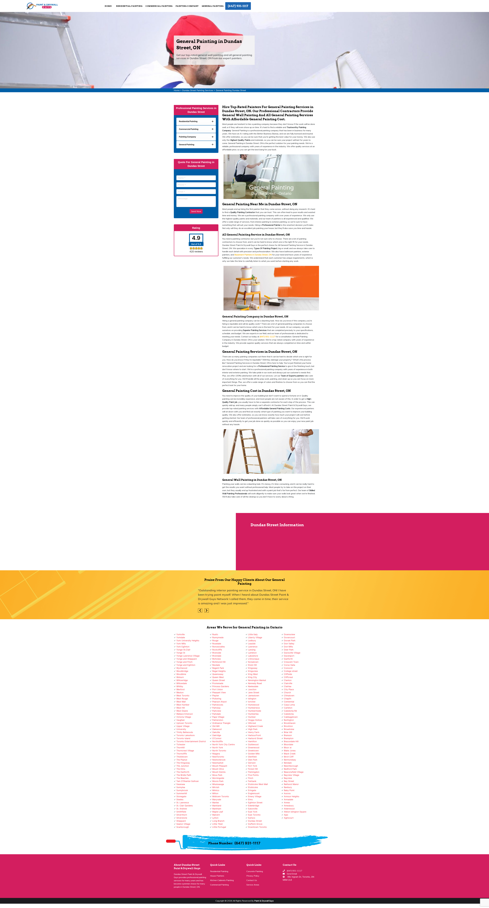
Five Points (253, 775)
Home (108, 6)
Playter (215, 695)
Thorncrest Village (185, 750)
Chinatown (289, 695)
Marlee (215, 802)
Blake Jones (290, 750)
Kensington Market (257, 680)
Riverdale (216, 656)
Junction (252, 689)
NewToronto (218, 756)
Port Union (217, 689)
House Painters (217, 875)
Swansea (180, 784)
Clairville (288, 683)
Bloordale (288, 744)
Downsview (289, 634)
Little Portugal (219, 827)
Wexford (180, 689)
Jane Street (253, 692)
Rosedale (216, 643)
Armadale (288, 799)
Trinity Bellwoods (184, 732)
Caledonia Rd (290, 711)
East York (252, 811)
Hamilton (252, 741)
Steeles (179, 799)
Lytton (215, 818)
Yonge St (180, 652)
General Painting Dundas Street (231, 90)
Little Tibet (217, 824)
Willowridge (182, 680)
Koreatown (253, 662)
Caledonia (289, 714)
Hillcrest (252, 723)
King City (252, 677)
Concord (288, 668)
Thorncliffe (181, 753)
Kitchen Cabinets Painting (222, 880)
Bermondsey (290, 759)
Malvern (216, 814)
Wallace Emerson (184, 714)
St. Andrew (181, 808)
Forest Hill (253, 769)
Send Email (292, 873)
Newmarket (217, 763)
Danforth (288, 659)
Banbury (288, 787)
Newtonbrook (219, 759)
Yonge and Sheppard (186, 659)
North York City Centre (223, 744)
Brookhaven (289, 723)
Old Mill (216, 726)
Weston (180, 692)
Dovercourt (289, 637)
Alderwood (289, 808)
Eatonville (252, 808)
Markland (216, 805)
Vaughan (180, 720)
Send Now (196, 211)
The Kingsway (183, 763)
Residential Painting (219, 871)
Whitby (179, 686)
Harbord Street (255, 738)
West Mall (181, 701)
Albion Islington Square (295, 811)
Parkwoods (217, 704)
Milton (215, 793)
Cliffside (288, 674)
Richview (216, 659)
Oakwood (217, 729)
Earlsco (251, 818)
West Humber (182, 704)
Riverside (216, 652)
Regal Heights (219, 671)
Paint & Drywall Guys (264, 900)
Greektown (253, 750)
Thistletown (182, 756)
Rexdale (216, 665)
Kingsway (252, 668)
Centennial (289, 701)
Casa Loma (289, 704)
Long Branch (218, 821)
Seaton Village (183, 824)
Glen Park (252, 759)
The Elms (180, 769)
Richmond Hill (219, 662)
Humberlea (253, 714)
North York (217, 747)
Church (287, 692)
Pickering (216, 698)
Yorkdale (180, 637)
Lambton (252, 652)
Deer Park (289, 649)
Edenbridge (253, 805)
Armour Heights (291, 796)
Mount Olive (218, 769)
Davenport (289, 656)
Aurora (287, 793)
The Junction (182, 766)
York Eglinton (182, 646)
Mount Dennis (219, 772)
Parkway (216, 707)
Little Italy (253, 634)
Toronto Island (183, 738)
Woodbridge (182, 671)
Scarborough (182, 827)
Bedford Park (290, 769)
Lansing (251, 649)
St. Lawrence (182, 802)
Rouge (215, 640)
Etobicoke (253, 787)
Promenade (217, 683)
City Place (289, 689)
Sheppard (181, 821)
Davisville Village (292, 652)
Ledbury (252, 640)
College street (291, 671)
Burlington (289, 720)
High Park (252, 729)
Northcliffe (217, 741)
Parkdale (216, 714)
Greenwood (253, 747)
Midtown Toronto (220, 796)
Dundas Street (255, 821)
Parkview (216, 711)
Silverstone (181, 818)
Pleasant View (219, 692)
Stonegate (181, 796)
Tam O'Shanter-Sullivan (187, 781)
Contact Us (251, 880)
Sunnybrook (182, 790)
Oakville (216, 732)
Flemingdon (253, 772)
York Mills (181, 643)
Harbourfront (254, 735)
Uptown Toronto (184, 723)
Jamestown (253, 695)
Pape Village (218, 717)
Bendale (288, 763)
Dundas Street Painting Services (197, 90)
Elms (250, 799)
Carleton (288, 707)
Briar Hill (288, 732)
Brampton (288, 738)
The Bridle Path (183, 775)
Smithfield (181, 811)
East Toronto (254, 814)
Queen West (218, 677)
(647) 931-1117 (238, 6)
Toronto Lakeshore (185, 735)
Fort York (252, 766)
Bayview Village (291, 775)
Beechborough (291, 766)
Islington (252, 698)
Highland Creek (255, 726)
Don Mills (288, 646)
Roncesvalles (218, 646)
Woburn (180, 677)
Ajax (286, 814)
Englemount (254, 793)
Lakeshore (253, 656)
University (181, 729)
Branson (288, 735)
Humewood (253, 704)
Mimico (215, 790)
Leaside (251, 643)
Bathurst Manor (291, 784)
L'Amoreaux (253, 659)
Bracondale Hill (291, 741)
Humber (252, 717)
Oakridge (216, 735)
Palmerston (217, 720)
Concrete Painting (254, 871)
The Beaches (182, 778)
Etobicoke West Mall (258, 784)
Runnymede (217, 637)
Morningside (218, 778)
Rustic (215, 634)
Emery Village (254, 796)
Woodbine (181, 674)
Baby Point (289, 790)
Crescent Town (291, 662)
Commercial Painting (219, 884)
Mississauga (218, 784)
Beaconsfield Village (293, 772)
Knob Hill (252, 665)
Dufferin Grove (255, 824)
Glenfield (252, 756)
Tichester (180, 744)
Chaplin (287, 698)
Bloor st (287, 747)
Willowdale (181, 683)
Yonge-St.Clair (183, 649)
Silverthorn (181, 814)
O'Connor (216, 738)
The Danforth (182, 772)
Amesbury (289, 805)
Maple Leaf (217, 811)
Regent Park (218, 668)
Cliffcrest (288, 677)
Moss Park (217, 775)
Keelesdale (253, 686)
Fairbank (252, 781)
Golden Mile (254, 753)
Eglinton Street (255, 802)
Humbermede (254, 711)
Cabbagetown (291, 717)
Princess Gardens (220, 686)
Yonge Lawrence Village (188, 656)
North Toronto (219, 750)
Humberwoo (254, 707)
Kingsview (253, 671)
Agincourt (289, 818)
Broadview (289, 729)
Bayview (288, 778)
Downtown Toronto (257, 827)
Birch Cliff (289, 756)
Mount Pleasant (219, 766)
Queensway (217, 674)
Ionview (251, 701)
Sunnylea (180, 787)
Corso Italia (289, 665)
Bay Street (289, 781)
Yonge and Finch (184, 662)
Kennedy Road (255, 683)
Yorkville (180, 634)
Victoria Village (183, 717)
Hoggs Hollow (255, 720)
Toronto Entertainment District (191, 741)
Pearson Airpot (219, 701)
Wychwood (181, 668)
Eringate (252, 790)
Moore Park (217, 781)
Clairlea (287, 686)
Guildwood (253, 744)
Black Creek (290, 753)
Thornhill (180, 747)
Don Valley (289, 643)
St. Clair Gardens (184, 805)
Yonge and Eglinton (185, 665)
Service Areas (252, 884)
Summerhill (181, 793)
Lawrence (252, 646)
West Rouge (182, 698)
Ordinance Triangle (221, 723)
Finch (250, 778)
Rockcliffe (217, 649)
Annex (287, 802)
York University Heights (187, 640)
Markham (216, 808)
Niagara (216, 753)
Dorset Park (289, 640)
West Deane (182, 711)
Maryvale (216, 799)
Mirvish (215, 787)
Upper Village (182, 726)
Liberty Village (255, 637)
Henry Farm (253, 732)
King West (253, 674)
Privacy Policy (252, 875)
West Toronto (182, 695)
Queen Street (218, 680)
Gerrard (251, 763)
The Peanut (181, 759)
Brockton (288, 726)
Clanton (287, 680)
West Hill (180, 707)
